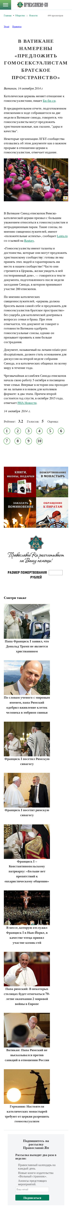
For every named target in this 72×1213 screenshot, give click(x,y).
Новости (33, 15)
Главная (8, 15)
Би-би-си (49, 100)
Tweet (6, 26)
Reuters (29, 240)
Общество (20, 15)
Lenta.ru (62, 236)
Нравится (17, 26)
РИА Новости (26, 402)
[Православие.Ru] (32, 5)
